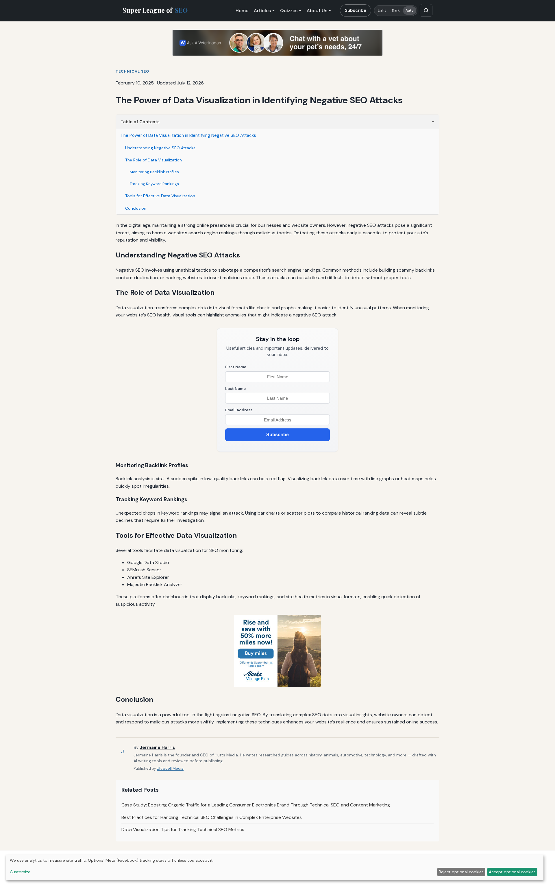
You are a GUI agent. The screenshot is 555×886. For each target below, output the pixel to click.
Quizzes (288, 11)
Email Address (238, 410)
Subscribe (355, 10)
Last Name (235, 388)
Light (382, 10)
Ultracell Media (170, 768)
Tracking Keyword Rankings (154, 183)
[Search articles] (426, 10)
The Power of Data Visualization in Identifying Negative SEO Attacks (188, 135)
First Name (235, 366)
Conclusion (135, 208)
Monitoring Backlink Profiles (154, 172)
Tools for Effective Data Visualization (160, 195)
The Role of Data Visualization (153, 160)
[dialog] (274, 867)
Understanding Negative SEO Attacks (160, 147)
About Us (317, 11)
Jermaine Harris (157, 747)
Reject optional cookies (461, 871)
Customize (20, 871)
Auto (410, 10)
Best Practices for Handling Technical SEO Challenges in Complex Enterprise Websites (211, 817)
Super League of (155, 10)
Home (242, 11)
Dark (396, 10)
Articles (262, 11)
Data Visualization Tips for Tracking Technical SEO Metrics (182, 829)
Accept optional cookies (512, 871)
